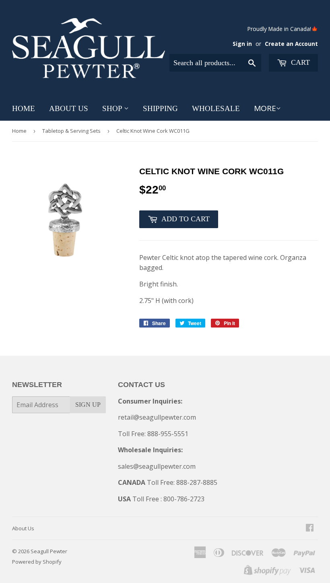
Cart (299, 62)
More (265, 108)
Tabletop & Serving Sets (71, 130)
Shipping (160, 108)
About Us (68, 108)
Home (23, 108)
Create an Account (291, 43)
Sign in (242, 43)
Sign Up (88, 404)
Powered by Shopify (37, 561)
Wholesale (216, 108)
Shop (113, 108)
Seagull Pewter (49, 551)
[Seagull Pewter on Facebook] (309, 528)
